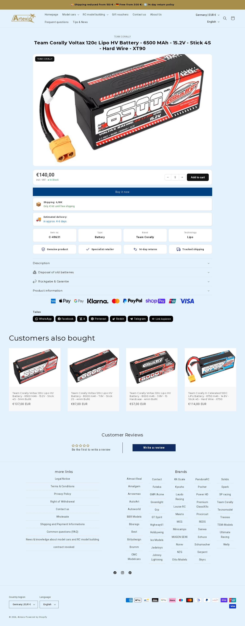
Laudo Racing (180, 496)
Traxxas (225, 517)
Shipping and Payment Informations (62, 524)
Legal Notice (62, 478)
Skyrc (202, 559)
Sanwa (202, 529)
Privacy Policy (62, 493)
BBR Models (134, 516)
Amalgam (134, 486)
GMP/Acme (157, 494)
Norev (179, 544)
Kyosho (179, 486)
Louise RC (180, 506)
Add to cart (198, 177)
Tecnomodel (225, 509)
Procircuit (202, 514)
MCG (180, 521)
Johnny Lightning (157, 557)
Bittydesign (134, 539)
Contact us (62, 509)
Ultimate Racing (225, 534)
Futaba (157, 486)
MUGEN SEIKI (180, 537)
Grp (157, 509)
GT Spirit (157, 517)
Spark (225, 486)
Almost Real (134, 478)
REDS (202, 521)
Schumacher (202, 544)
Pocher (202, 486)
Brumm (134, 547)
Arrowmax (134, 493)
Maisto (180, 514)
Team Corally (122, 36)
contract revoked (63, 547)
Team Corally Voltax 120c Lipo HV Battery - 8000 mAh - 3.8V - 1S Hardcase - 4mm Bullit (150, 396)
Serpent (202, 552)
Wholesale (62, 516)
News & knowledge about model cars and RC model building (62, 539)
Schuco (202, 537)
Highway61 (157, 524)
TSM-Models (225, 524)
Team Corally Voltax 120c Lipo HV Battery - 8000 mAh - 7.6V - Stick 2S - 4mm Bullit (91, 396)
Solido (225, 479)
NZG (179, 552)
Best (134, 531)
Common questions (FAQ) (62, 531)
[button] (70, 14)
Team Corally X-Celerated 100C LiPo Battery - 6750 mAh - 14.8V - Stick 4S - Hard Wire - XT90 (208, 396)
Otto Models (179, 559)
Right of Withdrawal (62, 501)
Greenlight (157, 502)
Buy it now (122, 192)
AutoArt (134, 501)
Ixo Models (157, 540)
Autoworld (134, 509)
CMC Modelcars (134, 556)
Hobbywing (157, 532)
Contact (157, 479)
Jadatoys (157, 547)
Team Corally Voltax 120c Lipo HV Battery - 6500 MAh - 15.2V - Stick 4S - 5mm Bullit (33, 396)
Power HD (202, 494)
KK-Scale (179, 479)
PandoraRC (202, 479)
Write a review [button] (153, 447)
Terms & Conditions (63, 486)
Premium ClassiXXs (202, 504)
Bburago (134, 524)
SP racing (225, 494)
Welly (226, 544)
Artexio (21, 617)
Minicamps (179, 529)
